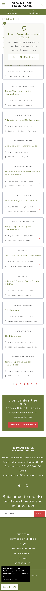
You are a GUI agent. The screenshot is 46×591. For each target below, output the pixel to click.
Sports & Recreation (23, 86)
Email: (23, 470)
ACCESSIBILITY (23, 563)
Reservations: (13, 466)
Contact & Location (23, 549)
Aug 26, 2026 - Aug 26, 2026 (20, 207)
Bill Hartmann (12, 310)
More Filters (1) (33, 13)
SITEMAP (23, 558)
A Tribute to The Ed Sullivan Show (22, 120)
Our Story (23, 534)
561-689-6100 (31, 466)
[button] (23, 425)
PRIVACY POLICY (23, 553)
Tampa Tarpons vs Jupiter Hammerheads (18, 92)
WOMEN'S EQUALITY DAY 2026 (21, 200)
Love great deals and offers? (24, 35)
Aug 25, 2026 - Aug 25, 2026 (20, 72)
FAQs (23, 544)
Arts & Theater (23, 115)
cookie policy (23, 573)
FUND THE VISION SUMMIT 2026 (23, 255)
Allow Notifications (24, 57)
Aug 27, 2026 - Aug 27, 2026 (20, 262)
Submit (39, 513)
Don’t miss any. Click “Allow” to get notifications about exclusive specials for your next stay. (23, 46)
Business (23, 250)
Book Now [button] (9, 587)
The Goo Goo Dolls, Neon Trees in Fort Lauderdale (22, 173)
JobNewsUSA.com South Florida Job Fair (22, 282)
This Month (12, 13)
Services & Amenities (23, 539)
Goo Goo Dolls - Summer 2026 (21, 146)
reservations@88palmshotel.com (23, 475)
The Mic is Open (13, 336)
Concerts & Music (23, 141)
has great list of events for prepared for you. (23, 412)
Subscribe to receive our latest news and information (23, 501)
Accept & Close (10, 580)
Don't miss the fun (23, 402)
